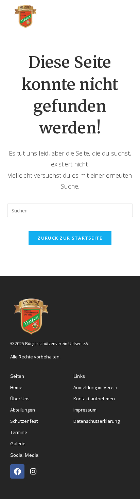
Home (16, 387)
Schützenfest (24, 421)
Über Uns (20, 399)
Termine (18, 432)
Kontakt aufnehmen (94, 399)
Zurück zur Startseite (69, 238)
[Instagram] (33, 471)
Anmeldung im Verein (95, 387)
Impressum (85, 410)
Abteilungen (22, 410)
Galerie (17, 443)
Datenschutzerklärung (96, 421)
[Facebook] (17, 471)
